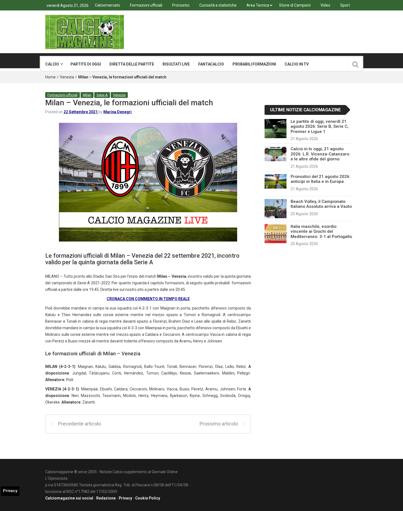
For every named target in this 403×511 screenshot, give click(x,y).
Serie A (102, 95)
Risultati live (176, 64)
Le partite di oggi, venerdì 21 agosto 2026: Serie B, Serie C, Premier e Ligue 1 (319, 126)
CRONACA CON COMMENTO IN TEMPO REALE (148, 299)
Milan (87, 95)
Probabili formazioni (254, 64)
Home (50, 77)
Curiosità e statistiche (218, 5)
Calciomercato (107, 5)
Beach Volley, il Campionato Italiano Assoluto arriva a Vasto (321, 204)
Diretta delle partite (131, 64)
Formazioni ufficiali (146, 5)
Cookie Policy (147, 498)
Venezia (67, 77)
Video (325, 5)
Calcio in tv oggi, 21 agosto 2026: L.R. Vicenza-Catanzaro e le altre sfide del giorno (320, 153)
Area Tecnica (257, 5)
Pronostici (180, 5)
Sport (345, 5)
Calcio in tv (297, 64)
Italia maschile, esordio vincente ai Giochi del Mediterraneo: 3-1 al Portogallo (321, 231)
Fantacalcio (211, 64)
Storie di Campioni (295, 5)
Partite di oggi (85, 64)
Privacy (125, 498)
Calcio (52, 64)
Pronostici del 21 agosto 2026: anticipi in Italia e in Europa (320, 179)
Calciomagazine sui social (69, 498)
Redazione (106, 498)
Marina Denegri (117, 112)
